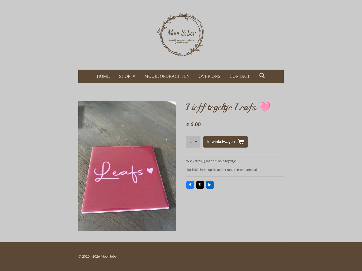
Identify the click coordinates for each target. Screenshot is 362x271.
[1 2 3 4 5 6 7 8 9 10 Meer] (193, 141)
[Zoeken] (262, 76)
